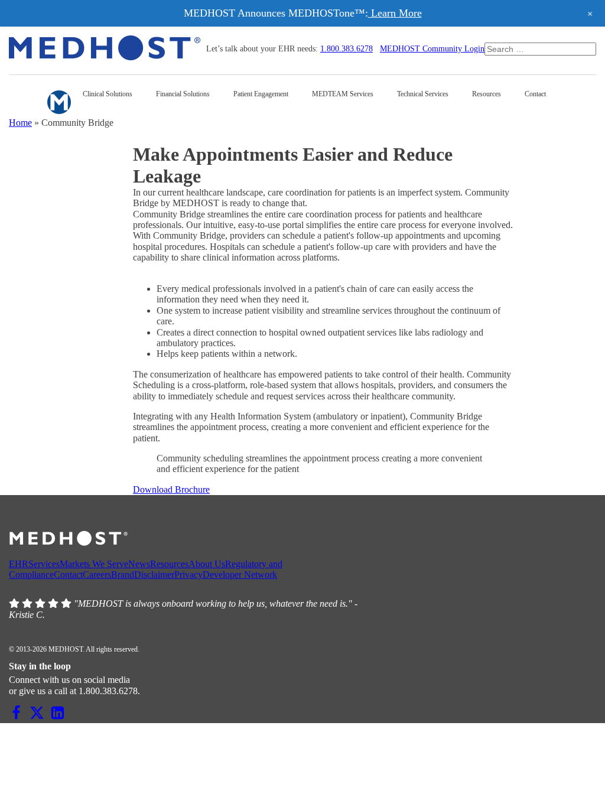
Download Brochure (171, 489)
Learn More (395, 13)
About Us (206, 564)
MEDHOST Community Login (432, 48)
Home (20, 123)
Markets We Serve (94, 564)
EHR (18, 564)
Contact (68, 575)
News (139, 564)
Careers (97, 575)
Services (44, 564)
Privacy (188, 575)
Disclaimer (154, 575)
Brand (122, 575)
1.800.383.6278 (346, 48)
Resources (169, 564)
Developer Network (240, 575)
